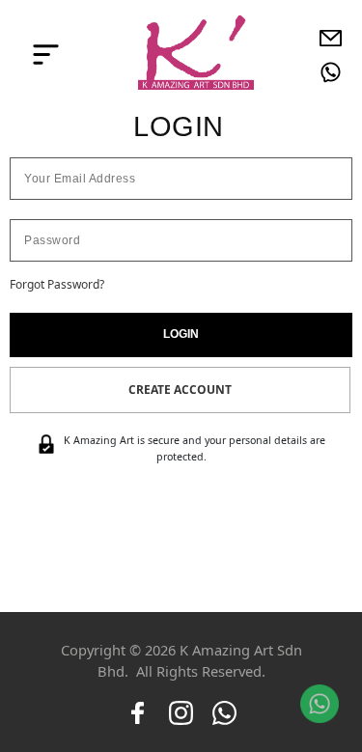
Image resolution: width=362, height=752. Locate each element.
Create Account (180, 389)
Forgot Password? (57, 284)
